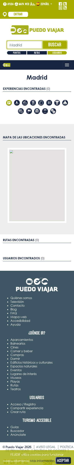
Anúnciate (18, 435)
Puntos (16, 52)
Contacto (17, 305)
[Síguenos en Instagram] (60, 8)
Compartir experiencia (26, 408)
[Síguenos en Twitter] (65, 4)
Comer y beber (21, 351)
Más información (42, 461)
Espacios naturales (23, 366)
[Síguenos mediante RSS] (65, 8)
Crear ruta (17, 412)
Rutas (37, 52)
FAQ (13, 313)
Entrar (18, 14)
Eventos (16, 370)
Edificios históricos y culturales (31, 362)
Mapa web (24, 4)
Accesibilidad (20, 321)
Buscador (17, 431)
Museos (15, 378)
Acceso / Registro (23, 404)
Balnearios (17, 343)
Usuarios (57, 52)
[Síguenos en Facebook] (60, 4)
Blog (13, 309)
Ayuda (10, 4)
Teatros (15, 389)
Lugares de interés (23, 374)
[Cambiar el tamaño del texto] (32, 4)
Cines (14, 347)
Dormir (15, 359)
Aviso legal (45, 447)
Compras (17, 355)
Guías (14, 427)
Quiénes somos (21, 298)
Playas (15, 381)
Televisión (17, 302)
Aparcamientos (21, 340)
